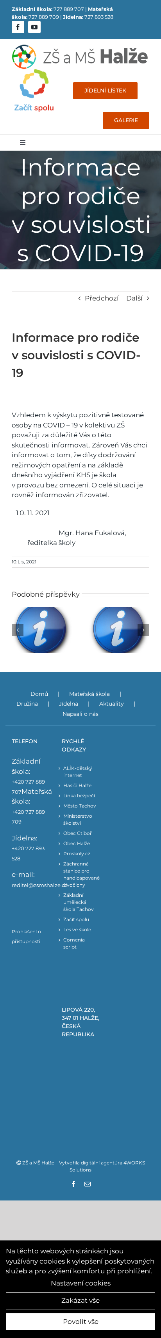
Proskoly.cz (76, 853)
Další (134, 298)
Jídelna (68, 703)
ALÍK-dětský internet (77, 771)
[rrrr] (34, 72)
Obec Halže (76, 843)
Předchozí (102, 298)
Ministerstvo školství (77, 819)
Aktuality (111, 703)
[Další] (143, 630)
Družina (27, 703)
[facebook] (18, 27)
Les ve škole (77, 929)
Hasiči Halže (77, 785)
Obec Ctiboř (77, 833)
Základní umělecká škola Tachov (78, 902)
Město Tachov (79, 806)
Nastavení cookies (81, 1283)
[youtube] (34, 27)
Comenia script (74, 943)
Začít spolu (76, 919)
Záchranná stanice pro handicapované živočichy (80, 874)
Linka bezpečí (79, 795)
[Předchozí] (17, 630)
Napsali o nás (80, 713)
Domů (39, 693)
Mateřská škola (89, 693)
